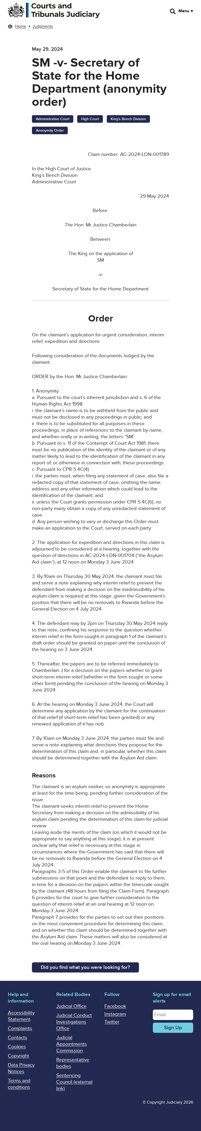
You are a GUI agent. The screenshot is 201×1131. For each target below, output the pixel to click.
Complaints (20, 1028)
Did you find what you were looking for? (85, 967)
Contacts (17, 1038)
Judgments (42, 26)
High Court (90, 119)
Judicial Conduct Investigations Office (74, 1022)
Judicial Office (71, 1006)
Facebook (115, 1006)
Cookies (17, 1047)
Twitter (111, 1022)
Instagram (115, 1014)
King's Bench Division (128, 119)
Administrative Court (52, 119)
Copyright (18, 1056)
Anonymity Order (50, 130)
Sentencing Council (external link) (74, 1082)
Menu (183, 11)
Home (20, 26)
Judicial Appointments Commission (71, 1044)
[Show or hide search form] (173, 11)
